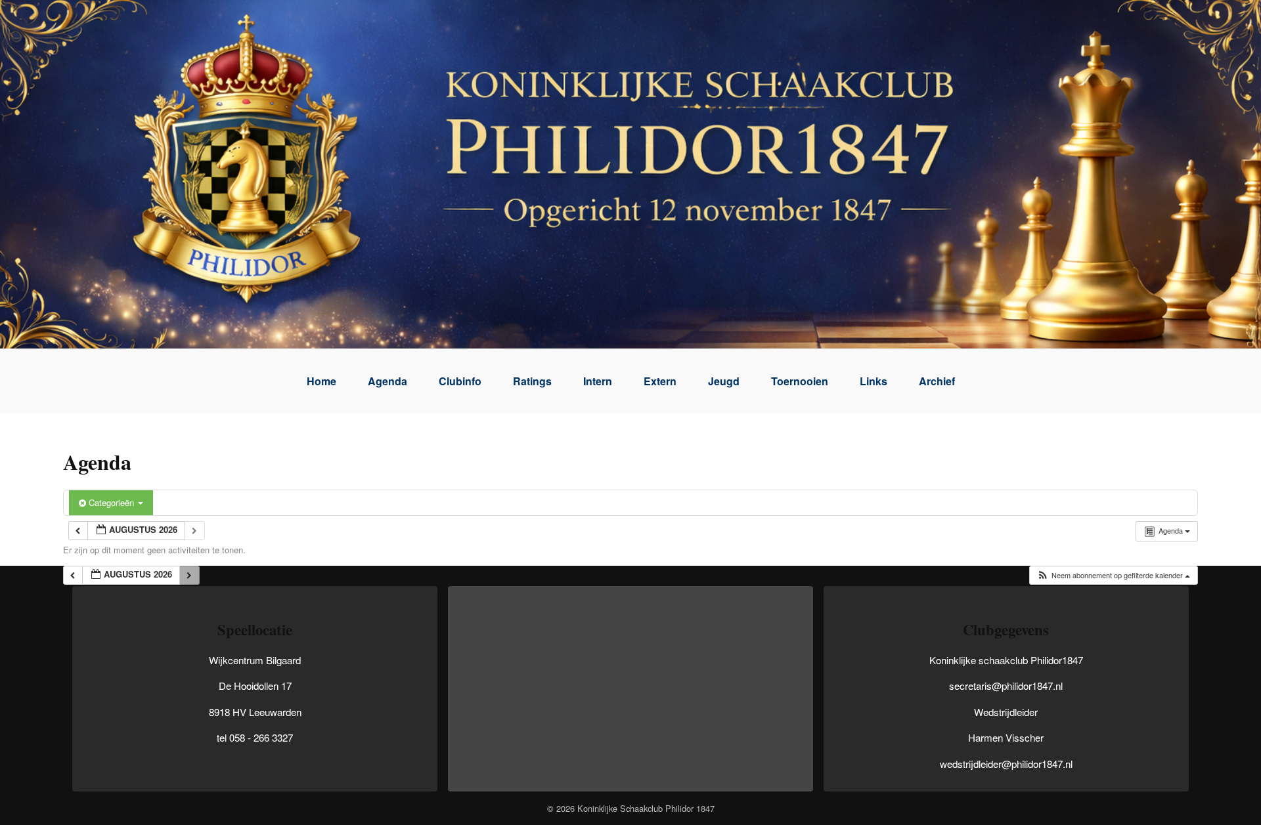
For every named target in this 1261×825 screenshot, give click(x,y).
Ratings (532, 381)
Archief (937, 381)
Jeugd (724, 381)
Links (873, 381)
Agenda (387, 381)
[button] (1113, 575)
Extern (660, 381)
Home (321, 381)
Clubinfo (460, 381)
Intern (597, 381)
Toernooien (799, 381)
